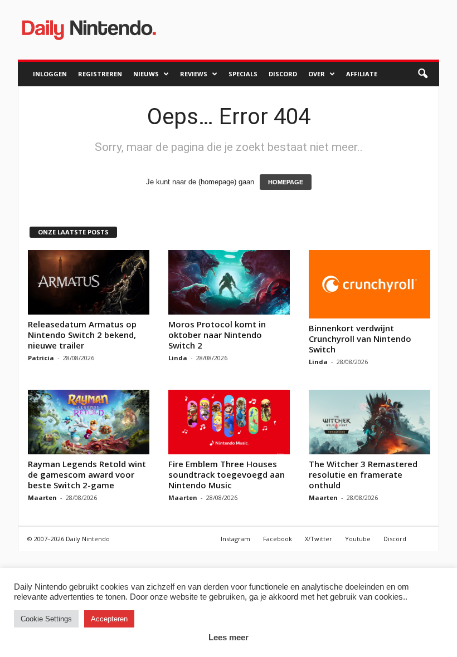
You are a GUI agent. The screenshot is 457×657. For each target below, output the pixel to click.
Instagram (235, 539)
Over (316, 74)
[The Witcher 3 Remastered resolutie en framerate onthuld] (369, 422)
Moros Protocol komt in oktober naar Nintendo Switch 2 (217, 334)
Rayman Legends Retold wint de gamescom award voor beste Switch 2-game (87, 474)
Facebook (277, 539)
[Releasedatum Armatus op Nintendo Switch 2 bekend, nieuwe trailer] (88, 282)
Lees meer (228, 637)
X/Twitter (318, 539)
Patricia (41, 358)
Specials (243, 74)
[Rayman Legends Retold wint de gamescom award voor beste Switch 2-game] (88, 422)
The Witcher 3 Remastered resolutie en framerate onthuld (363, 474)
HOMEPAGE (285, 182)
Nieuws (146, 74)
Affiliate (361, 74)
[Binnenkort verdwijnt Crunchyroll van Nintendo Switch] (369, 284)
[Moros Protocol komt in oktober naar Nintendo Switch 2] (229, 282)
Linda (177, 358)
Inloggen (50, 74)
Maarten (42, 497)
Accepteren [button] (109, 619)
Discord (283, 74)
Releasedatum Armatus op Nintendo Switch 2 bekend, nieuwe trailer (82, 334)
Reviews (193, 74)
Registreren (100, 74)
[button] (422, 74)
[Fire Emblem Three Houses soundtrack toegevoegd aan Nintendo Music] (229, 422)
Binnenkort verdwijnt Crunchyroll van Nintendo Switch (360, 338)
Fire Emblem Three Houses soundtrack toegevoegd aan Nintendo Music (226, 474)
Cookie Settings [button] (46, 619)
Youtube (358, 539)
